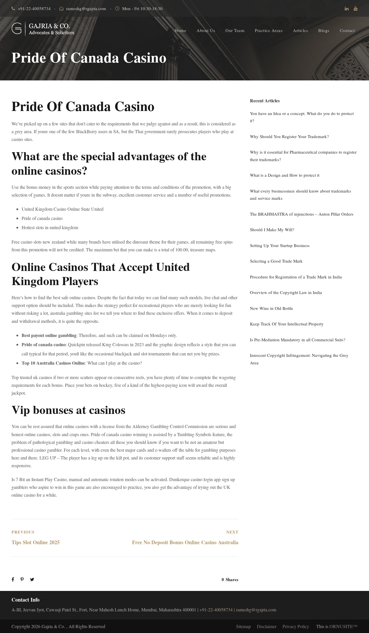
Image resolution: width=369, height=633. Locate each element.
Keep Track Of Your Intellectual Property (287, 324)
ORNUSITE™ (343, 626)
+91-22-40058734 (34, 8)
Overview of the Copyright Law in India (286, 292)
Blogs (324, 30)
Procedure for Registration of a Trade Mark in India (296, 277)
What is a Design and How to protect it (284, 175)
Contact (347, 30)
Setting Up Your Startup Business (280, 245)
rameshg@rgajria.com (86, 8)
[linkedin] (347, 8)
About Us (206, 30)
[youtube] (355, 8)
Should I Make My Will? (272, 229)
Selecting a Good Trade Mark (276, 261)
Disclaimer (266, 626)
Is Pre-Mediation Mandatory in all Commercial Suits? (297, 339)
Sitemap (243, 626)
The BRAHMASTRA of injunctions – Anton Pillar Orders (301, 214)
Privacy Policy (296, 626)
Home (180, 30)
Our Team (234, 30)
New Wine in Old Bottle (271, 308)
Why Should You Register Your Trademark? (289, 136)
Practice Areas (269, 30)
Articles (300, 30)
